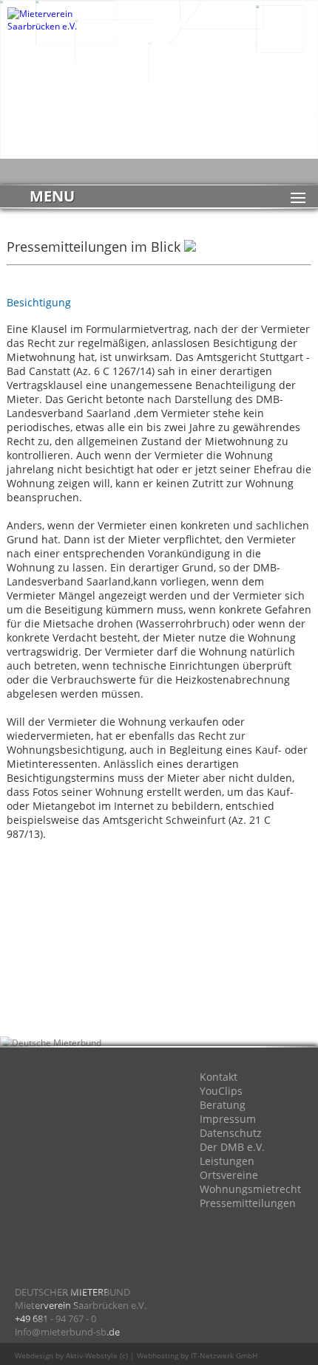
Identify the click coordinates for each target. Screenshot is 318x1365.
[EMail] (44, 1156)
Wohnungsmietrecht (250, 1189)
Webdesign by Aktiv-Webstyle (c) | (75, 1355)
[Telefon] (44, 1215)
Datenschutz (231, 1133)
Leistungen (227, 1161)
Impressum (228, 1119)
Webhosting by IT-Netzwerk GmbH (197, 1355)
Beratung (223, 1105)
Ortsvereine (229, 1175)
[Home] (44, 1097)
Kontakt (218, 1077)
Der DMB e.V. (232, 1147)
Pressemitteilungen (248, 1203)
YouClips (221, 1091)
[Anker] (103, 1215)
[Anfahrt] (103, 1097)
